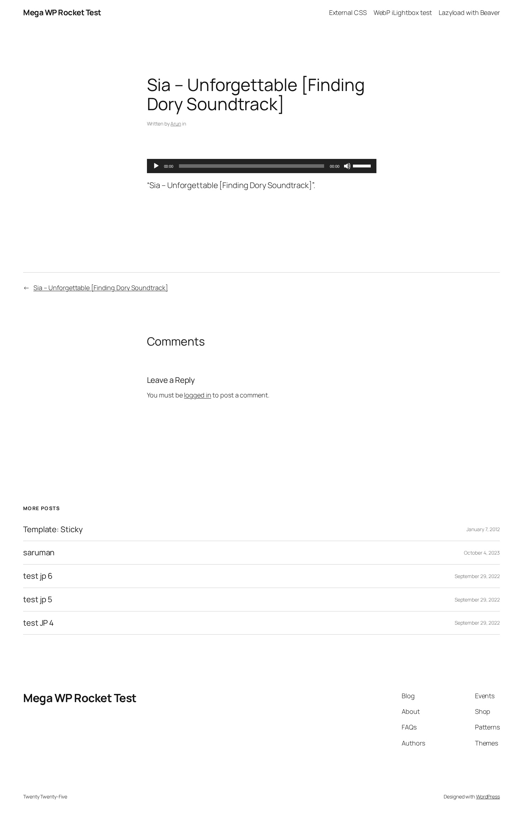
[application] (261, 166)
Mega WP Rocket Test (62, 12)
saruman (38, 552)
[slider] (363, 165)
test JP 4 (38, 623)
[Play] (156, 166)
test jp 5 (37, 599)
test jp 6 (38, 576)
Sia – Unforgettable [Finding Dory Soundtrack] (100, 287)
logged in (197, 395)
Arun (175, 123)
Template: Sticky (53, 529)
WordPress (488, 796)
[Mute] (347, 166)
